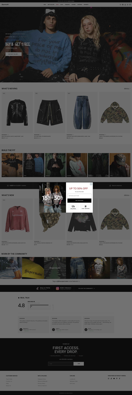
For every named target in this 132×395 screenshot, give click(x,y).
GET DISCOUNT (79, 200)
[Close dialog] (91, 184)
